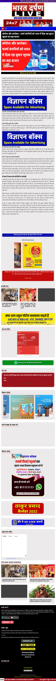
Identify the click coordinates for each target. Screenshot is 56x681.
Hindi (15, 18)
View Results (28, 383)
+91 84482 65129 (37, 676)
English (20, 18)
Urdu (40, 18)
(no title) (3, 635)
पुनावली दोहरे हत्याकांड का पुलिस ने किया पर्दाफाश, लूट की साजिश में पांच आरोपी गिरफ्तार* (9, 305)
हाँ (5, 378)
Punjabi (36, 18)
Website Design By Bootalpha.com (23, 676)
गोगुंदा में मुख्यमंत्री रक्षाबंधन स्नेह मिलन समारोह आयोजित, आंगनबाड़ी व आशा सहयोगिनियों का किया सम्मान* (28, 306)
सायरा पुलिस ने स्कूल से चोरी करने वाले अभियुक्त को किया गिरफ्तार (24, 679)
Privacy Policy (28, 652)
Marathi (25, 18)
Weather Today (29, 355)
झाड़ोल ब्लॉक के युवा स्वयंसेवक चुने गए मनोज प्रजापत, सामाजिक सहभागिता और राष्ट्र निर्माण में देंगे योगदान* (41, 600)
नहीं (5, 380)
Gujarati (31, 18)
